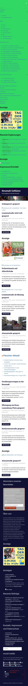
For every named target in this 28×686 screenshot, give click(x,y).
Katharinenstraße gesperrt (13, 428)
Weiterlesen (6, 232)
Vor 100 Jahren (6, 32)
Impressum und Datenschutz (10, 173)
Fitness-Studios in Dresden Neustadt (12, 53)
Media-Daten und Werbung (7, 93)
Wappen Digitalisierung (10, 576)
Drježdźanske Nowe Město (9, 82)
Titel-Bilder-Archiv (7, 38)
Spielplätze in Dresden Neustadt (10, 67)
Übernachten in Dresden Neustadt (11, 69)
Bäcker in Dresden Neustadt (9, 49)
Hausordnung (6, 171)
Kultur (4, 25)
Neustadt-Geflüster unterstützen (8, 86)
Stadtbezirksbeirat (7, 17)
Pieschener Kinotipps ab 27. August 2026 (15, 375)
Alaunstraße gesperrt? (11, 460)
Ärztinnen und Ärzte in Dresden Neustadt (13, 48)
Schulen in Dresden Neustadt (10, 63)
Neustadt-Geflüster (11, 190)
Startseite (2, 10)
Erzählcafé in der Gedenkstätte (12, 616)
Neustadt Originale (7, 36)
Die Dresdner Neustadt (6, 74)
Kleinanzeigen (3, 97)
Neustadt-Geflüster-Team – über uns (11, 177)
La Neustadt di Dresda (8, 80)
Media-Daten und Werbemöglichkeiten (12, 179)
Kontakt (2, 88)
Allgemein (2, 103)
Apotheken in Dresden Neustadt (10, 46)
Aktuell (2, 12)
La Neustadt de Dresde (8, 78)
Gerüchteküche (6, 29)
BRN (3, 34)
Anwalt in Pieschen (9, 574)
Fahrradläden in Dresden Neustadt (11, 51)
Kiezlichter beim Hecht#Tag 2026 (12, 619)
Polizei (4, 15)
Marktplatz (3, 101)
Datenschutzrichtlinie (10, 495)
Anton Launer (15, 218)
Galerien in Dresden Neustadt (10, 57)
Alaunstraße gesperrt (11, 333)
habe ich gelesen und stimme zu (13, 502)
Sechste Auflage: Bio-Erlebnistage (13, 601)
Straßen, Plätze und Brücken (9, 71)
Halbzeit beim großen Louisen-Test (17, 154)
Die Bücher (3, 91)
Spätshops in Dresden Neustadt (10, 65)
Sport (3, 27)
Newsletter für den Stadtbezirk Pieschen (14, 579)
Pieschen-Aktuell (11, 355)
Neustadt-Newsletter (7, 183)
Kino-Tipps (5, 30)
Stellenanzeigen (4, 99)
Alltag (1, 21)
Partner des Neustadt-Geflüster (8, 89)
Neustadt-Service (4, 42)
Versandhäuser (8, 581)
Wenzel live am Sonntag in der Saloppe (14, 604)
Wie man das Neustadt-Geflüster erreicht (10, 95)
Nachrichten (22, 300)
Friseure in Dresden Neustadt (10, 55)
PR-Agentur (8, 578)
